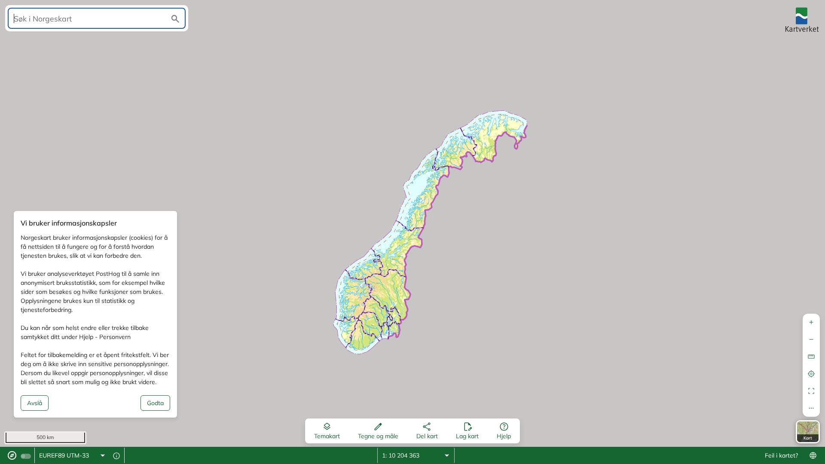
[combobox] (72, 455)
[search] (97, 18)
